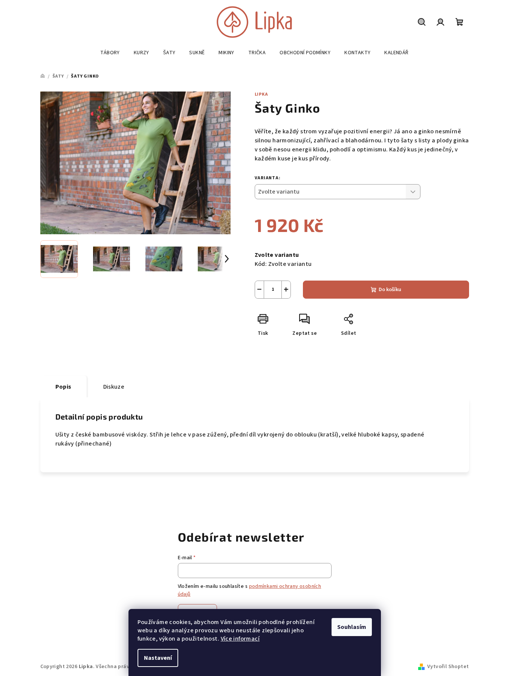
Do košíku (390, 289)
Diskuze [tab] (114, 387)
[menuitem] (109, 52)
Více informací (240, 639)
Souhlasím (351, 627)
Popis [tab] (63, 387)
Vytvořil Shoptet (448, 666)
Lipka (261, 94)
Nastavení (158, 658)
